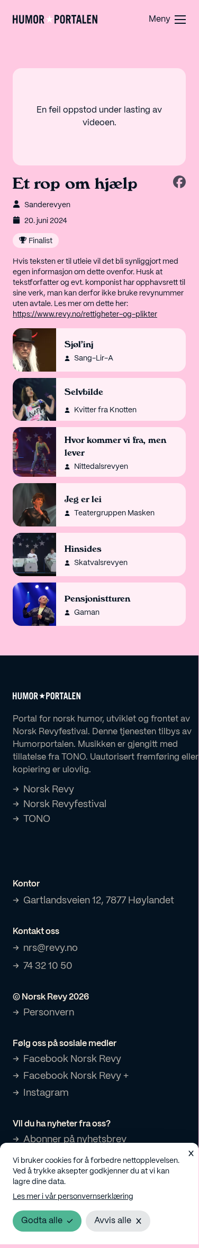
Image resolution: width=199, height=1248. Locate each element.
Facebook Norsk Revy (72, 1059)
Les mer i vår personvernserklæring (73, 1196)
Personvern (48, 1013)
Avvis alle (112, 1221)
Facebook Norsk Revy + (76, 1076)
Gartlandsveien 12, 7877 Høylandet (98, 900)
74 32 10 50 (48, 966)
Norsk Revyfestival (64, 804)
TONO (36, 819)
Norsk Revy (48, 789)
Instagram (46, 1093)
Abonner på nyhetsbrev (74, 1139)
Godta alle (41, 1221)
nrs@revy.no (50, 948)
